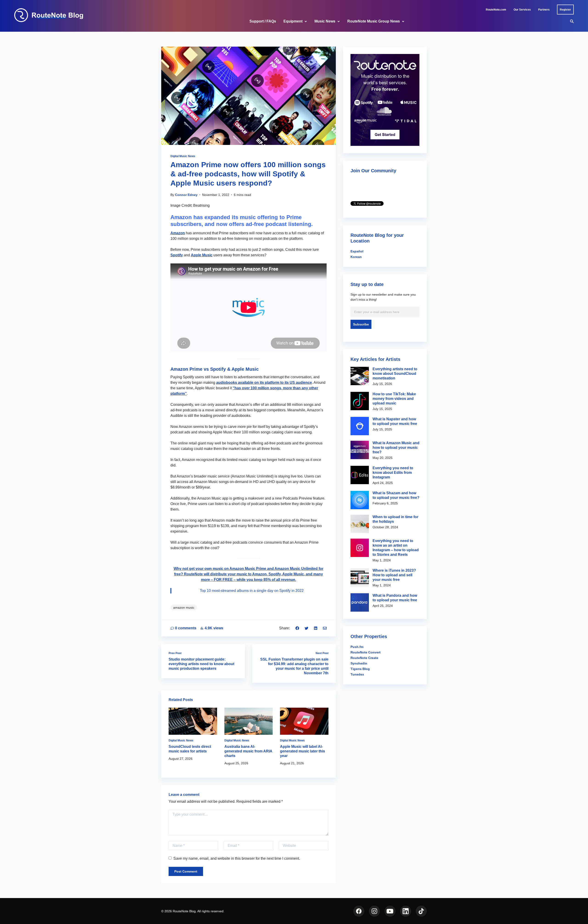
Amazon (177, 233)
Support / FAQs (262, 21)
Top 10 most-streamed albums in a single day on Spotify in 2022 (252, 591)
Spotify (176, 255)
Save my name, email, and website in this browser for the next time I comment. (236, 858)
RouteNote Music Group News (373, 21)
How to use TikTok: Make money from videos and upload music (394, 398)
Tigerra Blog (360, 669)
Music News (324, 21)
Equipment (292, 21)
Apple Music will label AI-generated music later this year (302, 751)
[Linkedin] (315, 628)
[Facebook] (297, 628)
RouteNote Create (364, 658)
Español (357, 251)
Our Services (522, 9)
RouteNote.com (496, 9)
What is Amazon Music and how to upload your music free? (396, 447)
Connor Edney (186, 195)
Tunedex (357, 674)
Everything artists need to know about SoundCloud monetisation (395, 373)
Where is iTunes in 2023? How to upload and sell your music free (394, 575)
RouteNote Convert (366, 652)
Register (565, 9)
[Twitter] (306, 628)
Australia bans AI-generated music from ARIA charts (248, 751)
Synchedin (359, 663)
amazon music (183, 607)
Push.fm (357, 647)
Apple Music (201, 255)
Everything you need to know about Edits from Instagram (393, 472)
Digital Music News (182, 156)
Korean (356, 257)
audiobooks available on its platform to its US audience (264, 382)
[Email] (325, 628)
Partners (544, 9)
